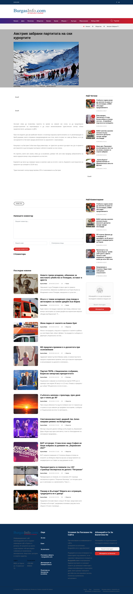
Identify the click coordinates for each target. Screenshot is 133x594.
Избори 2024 (95, 21)
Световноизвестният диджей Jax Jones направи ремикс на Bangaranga (59, 420)
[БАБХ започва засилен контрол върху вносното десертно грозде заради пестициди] (90, 134)
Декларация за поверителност (93, 591)
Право (67, 283)
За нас (43, 538)
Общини (64, 21)
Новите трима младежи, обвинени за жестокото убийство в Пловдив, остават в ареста (61, 277)
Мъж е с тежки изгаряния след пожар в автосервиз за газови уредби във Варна (60, 300)
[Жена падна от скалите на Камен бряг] (26, 332)
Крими (56, 21)
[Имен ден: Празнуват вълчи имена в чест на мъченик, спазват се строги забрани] (90, 149)
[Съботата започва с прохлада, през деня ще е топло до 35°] (26, 404)
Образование (83, 21)
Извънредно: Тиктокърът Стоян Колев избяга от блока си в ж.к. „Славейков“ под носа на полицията (104, 119)
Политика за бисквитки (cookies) (45, 572)
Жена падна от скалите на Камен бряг (58, 323)
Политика (31, 21)
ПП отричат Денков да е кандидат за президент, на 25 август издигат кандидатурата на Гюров (104, 238)
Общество (40, 21)
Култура (73, 21)
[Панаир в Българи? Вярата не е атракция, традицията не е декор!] (26, 500)
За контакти (45, 549)
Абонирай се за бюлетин (107, 553)
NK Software (50, 589)
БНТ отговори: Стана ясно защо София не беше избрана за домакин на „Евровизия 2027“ (61, 445)
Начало (16, 21)
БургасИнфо (17, 86)
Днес (22, 21)
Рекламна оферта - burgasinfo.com (110, 589)
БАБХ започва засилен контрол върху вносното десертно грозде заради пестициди (104, 134)
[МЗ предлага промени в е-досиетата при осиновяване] (26, 356)
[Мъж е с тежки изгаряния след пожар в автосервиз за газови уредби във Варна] (26, 308)
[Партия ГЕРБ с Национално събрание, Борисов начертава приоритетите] (26, 380)
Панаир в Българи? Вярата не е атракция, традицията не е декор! (61, 492)
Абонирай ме (99, 309)
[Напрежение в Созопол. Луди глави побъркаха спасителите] (90, 270)
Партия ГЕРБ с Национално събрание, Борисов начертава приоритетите (59, 372)
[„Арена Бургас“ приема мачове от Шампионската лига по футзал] (90, 163)
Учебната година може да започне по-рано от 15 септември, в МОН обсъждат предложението (104, 103)
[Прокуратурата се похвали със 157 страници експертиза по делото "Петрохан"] (26, 476)
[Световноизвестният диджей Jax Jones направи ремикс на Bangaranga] (26, 428)
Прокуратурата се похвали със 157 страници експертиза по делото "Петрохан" (61, 468)
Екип (42, 543)
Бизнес (48, 21)
